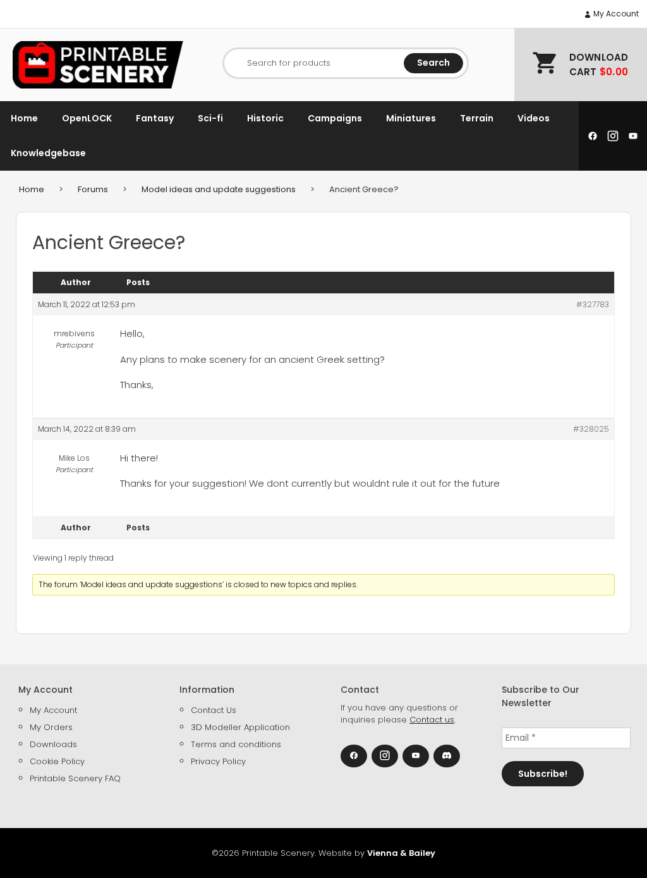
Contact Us (213, 710)
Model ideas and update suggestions (219, 189)
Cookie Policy (57, 761)
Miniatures (411, 118)
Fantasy (155, 118)
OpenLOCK (87, 118)
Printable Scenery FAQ (75, 778)
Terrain (476, 118)
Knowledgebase (48, 153)
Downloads (53, 744)
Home (24, 118)
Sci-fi (210, 118)
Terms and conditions (236, 744)
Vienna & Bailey (401, 853)
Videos (533, 118)
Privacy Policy (218, 761)
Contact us (431, 720)
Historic (265, 118)
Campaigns (335, 118)
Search (433, 62)
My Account (615, 13)
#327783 (592, 304)
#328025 (591, 429)
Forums (93, 189)
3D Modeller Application (240, 727)
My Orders (51, 727)
